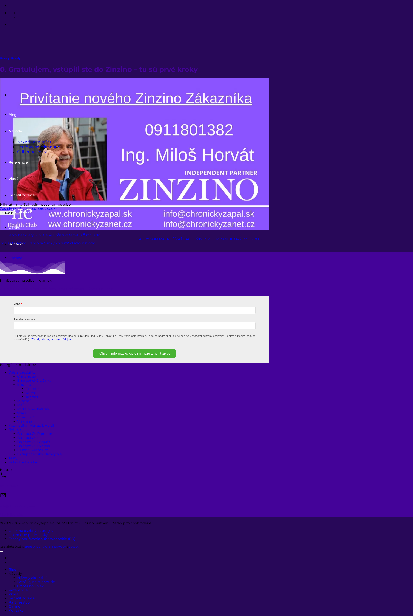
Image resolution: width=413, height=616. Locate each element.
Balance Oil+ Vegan (33, 446)
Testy (13, 458)
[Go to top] (1, 551)
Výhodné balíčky (23, 462)
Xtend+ (32, 397)
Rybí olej (16, 430)
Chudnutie (26, 376)
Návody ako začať (32, 578)
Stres (21, 413)
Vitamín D (25, 417)
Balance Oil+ (27, 438)
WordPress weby (54, 546)
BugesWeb (32, 546)
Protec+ (32, 389)
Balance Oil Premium (35, 434)
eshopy (74, 546)
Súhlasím (8, 213)
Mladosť (24, 401)
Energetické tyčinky (34, 380)
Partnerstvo (19, 211)
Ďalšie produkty (22, 372)
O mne (14, 228)
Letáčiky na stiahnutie (36, 582)
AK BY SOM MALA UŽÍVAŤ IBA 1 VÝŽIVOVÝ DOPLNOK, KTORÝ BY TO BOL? (200, 239)
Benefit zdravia (22, 598)
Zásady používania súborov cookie (29, 209)
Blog (13, 570)
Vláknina (24, 421)
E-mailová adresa (24, 319)
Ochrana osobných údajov (31, 531)
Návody (5, 58)
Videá (13, 594)
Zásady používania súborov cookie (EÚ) (42, 539)
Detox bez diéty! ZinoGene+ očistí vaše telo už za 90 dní (54, 235)
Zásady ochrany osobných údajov (51, 339)
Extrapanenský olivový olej (40, 454)
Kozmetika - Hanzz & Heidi (31, 425)
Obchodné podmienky (28, 535)
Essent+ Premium (32, 450)
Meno (17, 304)
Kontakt (16, 610)
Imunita (24, 385)
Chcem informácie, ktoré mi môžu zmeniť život (134, 353)
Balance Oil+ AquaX (34, 442)
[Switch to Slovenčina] (19, 13)
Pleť (20, 405)
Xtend (31, 393)
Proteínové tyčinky (33, 409)
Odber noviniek (30, 586)
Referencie (18, 590)
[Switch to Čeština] (19, 17)
